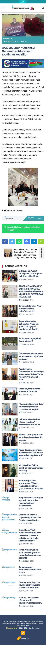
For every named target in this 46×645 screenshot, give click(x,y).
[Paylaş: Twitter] (12, 241)
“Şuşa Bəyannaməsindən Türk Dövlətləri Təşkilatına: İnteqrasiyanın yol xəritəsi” (31, 453)
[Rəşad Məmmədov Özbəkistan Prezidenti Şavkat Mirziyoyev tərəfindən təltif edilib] (10, 324)
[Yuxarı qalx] (39, 638)
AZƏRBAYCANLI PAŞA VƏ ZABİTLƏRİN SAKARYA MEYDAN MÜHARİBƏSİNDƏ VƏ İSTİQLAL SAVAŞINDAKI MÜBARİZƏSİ (31, 291)
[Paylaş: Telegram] (34, 241)
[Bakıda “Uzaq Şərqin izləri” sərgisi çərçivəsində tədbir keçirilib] (10, 437)
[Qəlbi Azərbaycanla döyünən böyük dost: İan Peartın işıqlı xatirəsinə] (10, 517)
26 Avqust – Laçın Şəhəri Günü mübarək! (30, 339)
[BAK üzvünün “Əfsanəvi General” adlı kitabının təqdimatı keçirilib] (23, 25)
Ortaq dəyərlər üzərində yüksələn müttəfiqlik (29, 390)
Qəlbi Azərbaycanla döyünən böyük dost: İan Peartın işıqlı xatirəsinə (30, 517)
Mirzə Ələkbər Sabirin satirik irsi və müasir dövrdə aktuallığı (31, 468)
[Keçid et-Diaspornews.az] (20, 7)
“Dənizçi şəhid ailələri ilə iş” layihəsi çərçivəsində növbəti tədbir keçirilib (31, 407)
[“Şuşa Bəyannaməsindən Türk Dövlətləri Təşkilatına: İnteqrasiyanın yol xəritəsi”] (10, 453)
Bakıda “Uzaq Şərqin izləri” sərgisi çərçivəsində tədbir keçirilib (31, 437)
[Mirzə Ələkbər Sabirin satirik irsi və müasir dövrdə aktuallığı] (10, 468)
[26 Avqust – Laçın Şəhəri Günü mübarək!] (10, 341)
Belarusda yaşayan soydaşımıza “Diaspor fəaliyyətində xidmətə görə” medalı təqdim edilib (31, 484)
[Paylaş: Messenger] (27, 241)
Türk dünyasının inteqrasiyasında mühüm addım (30, 570)
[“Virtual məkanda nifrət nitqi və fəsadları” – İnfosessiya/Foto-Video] (10, 422)
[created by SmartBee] (23, 638)
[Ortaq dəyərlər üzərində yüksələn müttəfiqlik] (10, 391)
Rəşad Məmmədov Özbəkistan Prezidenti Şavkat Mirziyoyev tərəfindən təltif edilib (29, 325)
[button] (41, 241)
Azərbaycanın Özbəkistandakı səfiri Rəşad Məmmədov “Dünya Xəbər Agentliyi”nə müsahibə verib (31, 374)
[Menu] (4, 8)
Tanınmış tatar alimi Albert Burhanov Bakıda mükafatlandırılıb (30, 309)
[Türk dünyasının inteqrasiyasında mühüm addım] (10, 570)
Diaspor (8, 38)
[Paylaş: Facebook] (5, 241)
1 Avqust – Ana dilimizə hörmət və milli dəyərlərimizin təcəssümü (30, 600)
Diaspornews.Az (11, 628)
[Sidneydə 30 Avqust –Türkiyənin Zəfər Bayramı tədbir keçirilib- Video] (10, 274)
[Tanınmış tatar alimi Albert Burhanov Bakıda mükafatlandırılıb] (10, 309)
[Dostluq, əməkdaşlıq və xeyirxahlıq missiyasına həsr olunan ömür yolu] (10, 585)
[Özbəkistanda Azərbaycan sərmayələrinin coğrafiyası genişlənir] (10, 356)
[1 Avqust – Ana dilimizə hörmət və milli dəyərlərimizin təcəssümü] (10, 600)
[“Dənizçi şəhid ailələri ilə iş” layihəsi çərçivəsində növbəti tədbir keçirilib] (10, 407)
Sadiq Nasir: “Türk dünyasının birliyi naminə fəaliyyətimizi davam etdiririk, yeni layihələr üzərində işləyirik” (30, 535)
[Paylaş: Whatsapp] (19, 241)
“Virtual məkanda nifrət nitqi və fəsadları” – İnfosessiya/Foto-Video (29, 422)
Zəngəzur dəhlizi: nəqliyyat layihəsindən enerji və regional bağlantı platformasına (31, 501)
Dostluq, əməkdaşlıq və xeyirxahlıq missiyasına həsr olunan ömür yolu (29, 585)
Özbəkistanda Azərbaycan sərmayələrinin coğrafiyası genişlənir (31, 356)
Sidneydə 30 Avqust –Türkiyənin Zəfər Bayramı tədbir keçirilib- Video (30, 273)
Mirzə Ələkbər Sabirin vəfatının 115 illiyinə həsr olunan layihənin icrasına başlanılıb (30, 553)
